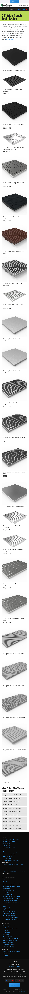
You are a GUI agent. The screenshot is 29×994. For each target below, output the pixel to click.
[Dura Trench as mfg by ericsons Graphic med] (6, 5)
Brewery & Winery (8, 946)
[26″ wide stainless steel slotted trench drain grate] (14, 511)
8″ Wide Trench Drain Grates (12, 805)
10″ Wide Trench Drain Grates (12, 808)
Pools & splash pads (9, 926)
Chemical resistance (9, 911)
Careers (5, 955)
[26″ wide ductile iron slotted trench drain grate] (14, 226)
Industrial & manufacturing (11, 938)
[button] (3, 9)
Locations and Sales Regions (11, 951)
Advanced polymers (9, 915)
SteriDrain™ (6, 843)
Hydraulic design (8, 909)
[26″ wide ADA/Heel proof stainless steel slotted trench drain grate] (14, 133)
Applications (5, 923)
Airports (5, 930)
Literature (6, 880)
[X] (21, 9)
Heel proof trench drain (10, 900)
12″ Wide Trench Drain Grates (12, 811)
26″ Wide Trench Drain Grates (12, 821)
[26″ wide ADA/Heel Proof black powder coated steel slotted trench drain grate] (14, 98)
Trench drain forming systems (11, 852)
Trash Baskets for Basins (10, 919)
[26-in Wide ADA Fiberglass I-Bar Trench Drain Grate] (14, 627)
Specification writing (9, 882)
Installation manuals (9, 867)
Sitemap (23, 991)
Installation (5, 862)
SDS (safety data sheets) (10, 907)
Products (4, 837)
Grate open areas (8, 894)
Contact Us (5, 949)
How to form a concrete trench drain (14, 871)
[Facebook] (19, 9)
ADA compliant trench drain (11, 896)
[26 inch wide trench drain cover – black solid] (14, 44)
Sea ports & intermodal (10, 940)
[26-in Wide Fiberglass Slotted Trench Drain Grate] (14, 723)
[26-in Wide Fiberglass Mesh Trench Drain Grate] (14, 691)
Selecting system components (11, 884)
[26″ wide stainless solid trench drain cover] (14, 481)
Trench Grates (7, 858)
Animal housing (7, 936)
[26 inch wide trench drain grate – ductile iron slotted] (14, 75)
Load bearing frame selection (11, 886)
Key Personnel (7, 953)
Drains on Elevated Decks (10, 898)
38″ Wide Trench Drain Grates (12, 825)
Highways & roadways (9, 944)
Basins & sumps (7, 856)
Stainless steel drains (9, 847)
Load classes (6, 888)
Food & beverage (8, 942)
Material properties (9, 913)
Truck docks (6, 932)
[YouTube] (26, 9)
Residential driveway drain (11, 860)
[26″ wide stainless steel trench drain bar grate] (14, 558)
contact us (9, 39)
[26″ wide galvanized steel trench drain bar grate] (14, 377)
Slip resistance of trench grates (12, 902)
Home (3, 835)
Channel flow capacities (10, 890)
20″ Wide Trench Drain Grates (12, 818)
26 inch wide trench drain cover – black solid (14, 70)
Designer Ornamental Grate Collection (14, 795)
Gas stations (6, 934)
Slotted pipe (6, 845)
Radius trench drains (9, 841)
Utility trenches (7, 850)
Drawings (6, 892)
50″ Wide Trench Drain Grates (12, 828)
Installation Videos (8, 869)
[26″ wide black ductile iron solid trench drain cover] (14, 191)
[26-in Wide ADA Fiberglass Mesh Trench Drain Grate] (14, 659)
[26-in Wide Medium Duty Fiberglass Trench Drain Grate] (14, 755)
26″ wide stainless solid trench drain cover (14, 506)
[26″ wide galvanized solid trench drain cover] (14, 313)
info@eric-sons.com (14, 966)
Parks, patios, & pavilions (10, 928)
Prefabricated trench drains (11, 839)
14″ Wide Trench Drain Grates (12, 815)
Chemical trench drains (9, 854)
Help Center (5, 873)
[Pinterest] (19, 980)
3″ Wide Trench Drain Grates (12, 798)
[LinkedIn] (24, 9)
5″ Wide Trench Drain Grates (12, 801)
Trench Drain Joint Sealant (11, 917)
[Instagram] (22, 980)
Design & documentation (9, 877)
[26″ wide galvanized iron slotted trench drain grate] (14, 258)
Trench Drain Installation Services (13, 864)
